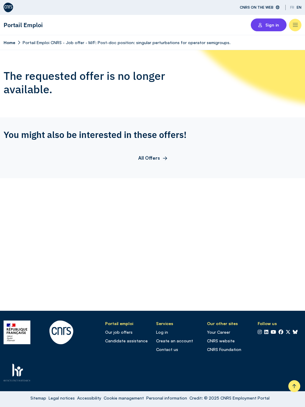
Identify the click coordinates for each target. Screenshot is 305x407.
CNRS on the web (256, 7)
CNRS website (221, 340)
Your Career (218, 332)
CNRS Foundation (224, 349)
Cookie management (124, 397)
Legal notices (62, 397)
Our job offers (119, 332)
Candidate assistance (126, 340)
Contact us (167, 349)
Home (9, 42)
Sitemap (38, 397)
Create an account (174, 340)
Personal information (166, 397)
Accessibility (89, 397)
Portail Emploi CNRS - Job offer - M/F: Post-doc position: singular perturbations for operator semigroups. (127, 42)
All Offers (149, 158)
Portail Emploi (23, 25)
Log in (162, 332)
